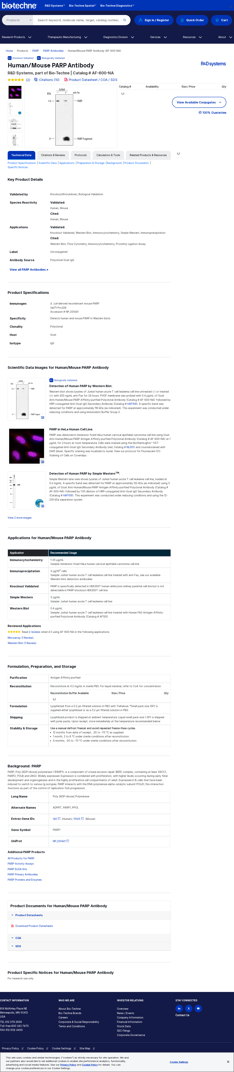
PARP (35, 50)
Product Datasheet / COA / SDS (93, 80)
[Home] (19, 5)
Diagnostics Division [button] (116, 37)
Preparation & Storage (90, 162)
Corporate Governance (131, 1035)
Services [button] (155, 37)
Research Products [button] (14, 37)
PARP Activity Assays (21, 863)
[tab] (21, 155)
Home (9, 50)
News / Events (125, 1013)
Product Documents (136, 162)
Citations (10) (49, 80)
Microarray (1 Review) (21, 637)
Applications (66, 162)
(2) (28, 80)
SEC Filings (123, 1030)
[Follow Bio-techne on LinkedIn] (179, 1008)
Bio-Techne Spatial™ (82, 5)
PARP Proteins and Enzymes (25, 879)
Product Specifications (22, 162)
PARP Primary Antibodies (23, 874)
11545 (76, 818)
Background (114, 162)
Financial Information (129, 1021)
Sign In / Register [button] (157, 20)
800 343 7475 (20, 1025)
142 (55, 818)
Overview (122, 1008)
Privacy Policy (10, 1048)
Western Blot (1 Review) (22, 643)
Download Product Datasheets (34, 925)
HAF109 (132, 403)
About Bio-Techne (69, 1008)
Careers (63, 1017)
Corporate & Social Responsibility (78, 1021)
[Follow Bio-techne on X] (189, 1008)
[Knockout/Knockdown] (21, 58)
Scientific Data (48, 162)
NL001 (130, 447)
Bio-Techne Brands (69, 1013)
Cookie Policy (35, 1048)
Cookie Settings (61, 1048)
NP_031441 (59, 841)
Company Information (130, 1017)
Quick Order (195, 20)
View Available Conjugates (196, 102)
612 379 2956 (13, 1021)
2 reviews (34, 631)
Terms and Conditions (71, 1026)
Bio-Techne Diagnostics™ (117, 5)
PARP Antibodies (53, 50)
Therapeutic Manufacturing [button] (65, 37)
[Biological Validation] (51, 58)
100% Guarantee (214, 112)
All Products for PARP (21, 858)
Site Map (85, 1048)
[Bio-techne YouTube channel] (198, 1008)
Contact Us (182, 1015)
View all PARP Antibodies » (29, 269)
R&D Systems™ (55, 5)
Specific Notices (18, 167)
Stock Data (124, 1026)
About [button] (222, 37)
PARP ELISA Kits (17, 869)
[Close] (228, 1062)
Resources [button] (189, 37)
